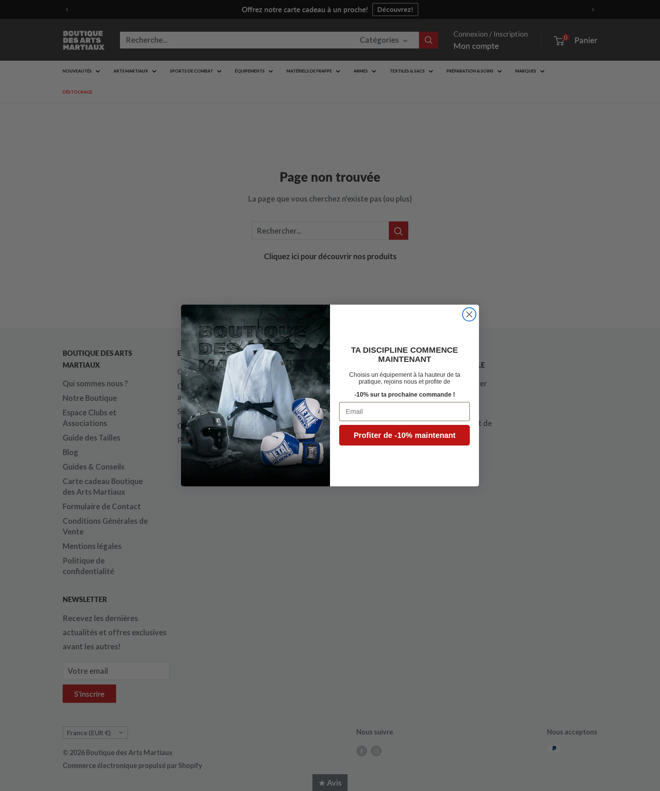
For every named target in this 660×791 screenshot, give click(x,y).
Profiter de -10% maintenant (405, 435)
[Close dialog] (469, 314)
